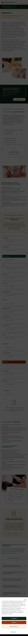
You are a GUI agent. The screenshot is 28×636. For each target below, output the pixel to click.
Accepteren (14, 618)
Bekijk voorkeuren (14, 626)
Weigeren (14, 622)
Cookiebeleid (13, 631)
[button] (25, 599)
